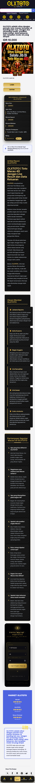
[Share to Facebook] (12, 773)
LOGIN (12, 85)
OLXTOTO (10, 183)
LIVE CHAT (30, 779)
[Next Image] (32, 58)
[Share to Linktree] (17, 773)
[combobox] (16, 10)
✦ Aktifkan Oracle (17, 666)
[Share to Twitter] (8, 773)
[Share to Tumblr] (31, 773)
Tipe (9, 651)
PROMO (4, 779)
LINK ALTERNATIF (24, 779)
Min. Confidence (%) (14, 657)
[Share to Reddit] (27, 773)
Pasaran (10, 644)
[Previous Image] (3, 58)
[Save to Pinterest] (22, 773)
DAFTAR (11, 89)
